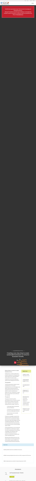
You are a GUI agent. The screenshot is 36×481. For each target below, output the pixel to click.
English (31, 0)
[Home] (6, 3)
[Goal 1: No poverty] (15, 362)
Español (34, 0)
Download (12, 476)
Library (27, 0)
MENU (33, 3)
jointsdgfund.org (20, 14)
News (25, 0)
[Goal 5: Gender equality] (18, 361)
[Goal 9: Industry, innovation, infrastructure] (21, 360)
